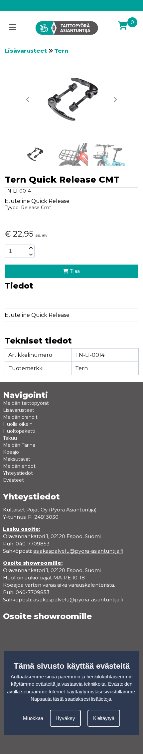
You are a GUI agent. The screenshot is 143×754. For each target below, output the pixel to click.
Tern (61, 51)
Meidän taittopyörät (26, 403)
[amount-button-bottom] (30, 254)
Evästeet (13, 480)
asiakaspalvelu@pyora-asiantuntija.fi (78, 599)
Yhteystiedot (18, 473)
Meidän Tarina (19, 445)
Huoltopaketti (19, 431)
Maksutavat (16, 459)
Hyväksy (65, 718)
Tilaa (74, 271)
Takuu (10, 438)
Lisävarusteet (26, 51)
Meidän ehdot (19, 466)
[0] (122, 26)
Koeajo (11, 452)
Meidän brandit (20, 417)
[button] (115, 99)
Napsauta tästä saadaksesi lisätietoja (71, 699)
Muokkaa (33, 718)
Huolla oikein (18, 424)
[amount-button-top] (30, 248)
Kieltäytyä (103, 718)
